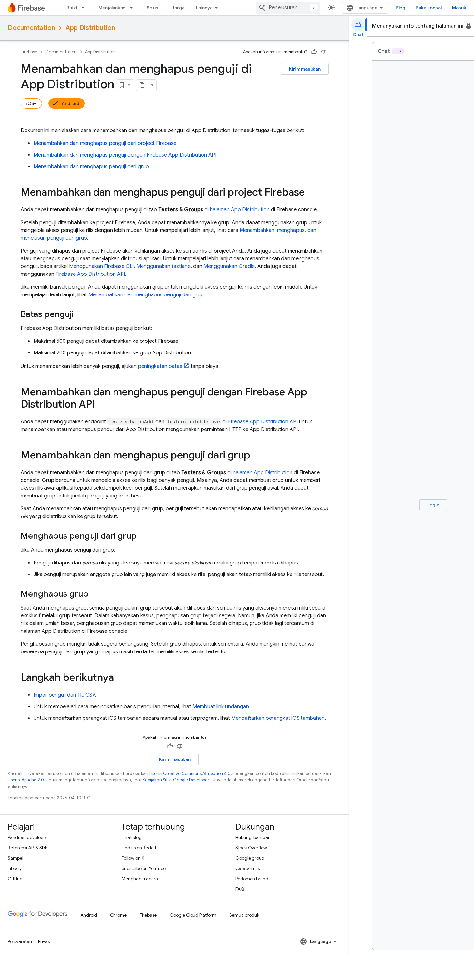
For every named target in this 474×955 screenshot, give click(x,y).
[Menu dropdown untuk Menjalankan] (133, 7)
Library (15, 868)
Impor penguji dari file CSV (64, 695)
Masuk (459, 8)
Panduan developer (27, 837)
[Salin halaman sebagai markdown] (142, 85)
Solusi (153, 8)
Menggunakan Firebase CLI (101, 266)
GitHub (15, 879)
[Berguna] (314, 52)
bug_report (468, 26)
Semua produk (244, 915)
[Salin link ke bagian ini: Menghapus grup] (94, 594)
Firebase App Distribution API (90, 274)
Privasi (44, 941)
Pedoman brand (251, 879)
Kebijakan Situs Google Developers (177, 780)
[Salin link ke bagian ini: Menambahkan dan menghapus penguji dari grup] (256, 456)
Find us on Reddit (139, 848)
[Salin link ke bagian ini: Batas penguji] (80, 315)
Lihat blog (132, 837)
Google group (249, 858)
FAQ (239, 889)
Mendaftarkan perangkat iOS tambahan (278, 718)
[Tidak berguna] (324, 52)
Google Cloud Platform (193, 915)
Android (70, 103)
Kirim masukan (305, 69)
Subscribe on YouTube (144, 868)
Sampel (15, 858)
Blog (400, 8)
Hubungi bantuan (253, 837)
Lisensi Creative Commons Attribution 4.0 (190, 773)
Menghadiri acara (140, 879)
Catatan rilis (247, 868)
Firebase (29, 51)
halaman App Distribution (240, 210)
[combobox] (288, 8)
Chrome (118, 915)
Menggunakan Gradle (229, 266)
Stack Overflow (251, 848)
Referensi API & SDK (28, 848)
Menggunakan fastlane (163, 266)
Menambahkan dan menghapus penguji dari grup (91, 166)
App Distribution (90, 28)
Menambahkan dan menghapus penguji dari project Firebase (105, 143)
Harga (177, 8)
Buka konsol (429, 8)
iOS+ (31, 103)
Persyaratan (20, 941)
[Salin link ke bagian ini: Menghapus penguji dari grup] (143, 536)
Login (433, 505)
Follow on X (133, 858)
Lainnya (204, 8)
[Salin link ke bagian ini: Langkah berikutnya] (120, 678)
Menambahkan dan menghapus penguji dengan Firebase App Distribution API (125, 155)
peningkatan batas (160, 366)
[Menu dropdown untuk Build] (85, 7)
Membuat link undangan (221, 706)
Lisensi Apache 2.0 (26, 780)
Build (71, 8)
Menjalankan (111, 8)
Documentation (31, 28)
